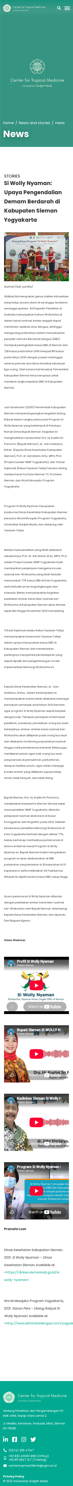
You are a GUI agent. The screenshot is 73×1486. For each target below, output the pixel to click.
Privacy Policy (13, 1476)
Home (8, 122)
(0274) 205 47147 (21, 1450)
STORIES (12, 176)
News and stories (34, 122)
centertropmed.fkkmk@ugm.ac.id (33, 1465)
